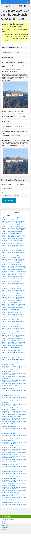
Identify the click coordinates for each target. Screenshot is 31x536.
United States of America (7, 531)
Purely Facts (5, 1)
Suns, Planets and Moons (8, 519)
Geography (4, 529)
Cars (3, 533)
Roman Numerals (6, 525)
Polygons (4, 523)
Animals (4, 521)
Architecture (5, 527)
